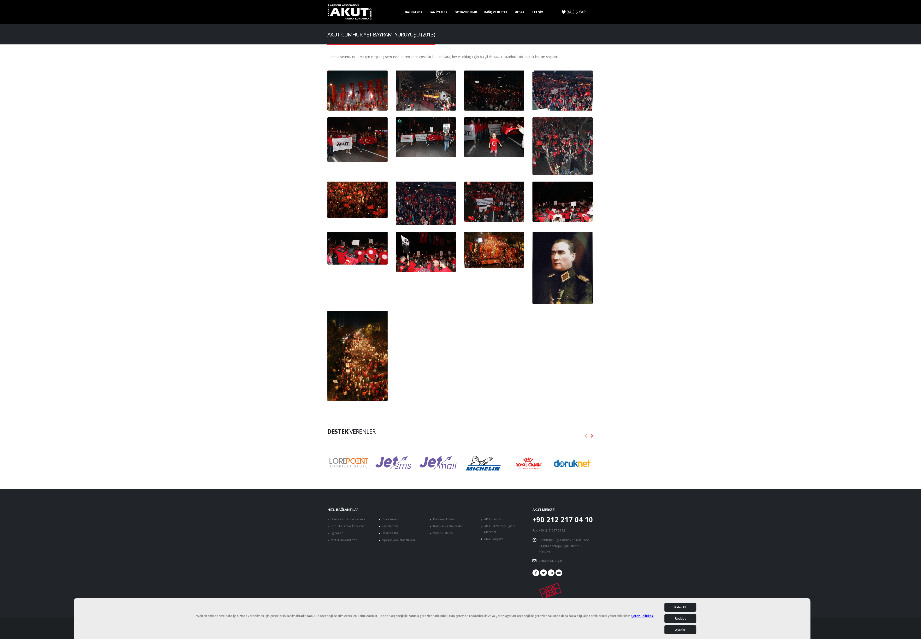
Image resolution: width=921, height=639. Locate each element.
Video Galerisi (443, 533)
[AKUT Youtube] (558, 572)
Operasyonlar (466, 12)
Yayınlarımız (390, 526)
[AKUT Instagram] (551, 572)
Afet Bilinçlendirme (344, 540)
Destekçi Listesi (444, 519)
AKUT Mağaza (493, 539)
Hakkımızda (413, 12)
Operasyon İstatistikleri (398, 540)
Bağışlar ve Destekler (448, 526)
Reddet (680, 618)
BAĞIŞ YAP (576, 12)
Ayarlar (680, 630)
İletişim (537, 12)
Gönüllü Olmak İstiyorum (348, 526)
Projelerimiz (390, 519)
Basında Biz (390, 533)
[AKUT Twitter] (543, 572)
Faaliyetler (438, 12)
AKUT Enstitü (493, 519)
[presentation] (586, 436)
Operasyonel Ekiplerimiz (348, 519)
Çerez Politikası (642, 616)
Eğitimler (337, 533)
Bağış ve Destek (495, 12)
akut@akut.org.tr (550, 561)
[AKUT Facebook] (535, 572)
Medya (519, 12)
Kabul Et (680, 607)
